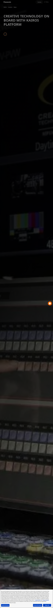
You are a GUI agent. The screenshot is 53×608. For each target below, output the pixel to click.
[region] (26, 598)
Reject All (47, 605)
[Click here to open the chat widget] (50, 303)
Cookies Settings (5, 605)
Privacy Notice (46, 600)
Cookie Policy (38, 600)
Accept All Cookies (37, 605)
